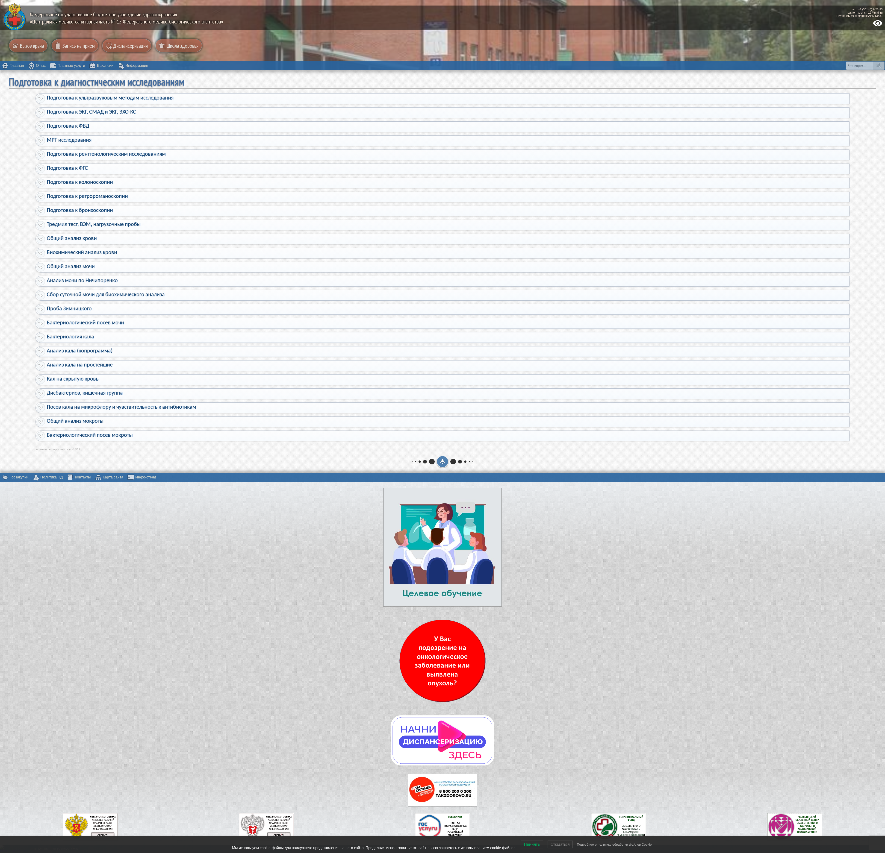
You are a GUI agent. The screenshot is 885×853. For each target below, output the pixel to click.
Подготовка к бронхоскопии (80, 210)
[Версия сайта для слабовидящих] (878, 23)
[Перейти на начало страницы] (442, 461)
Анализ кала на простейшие (80, 365)
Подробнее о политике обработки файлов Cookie (614, 844)
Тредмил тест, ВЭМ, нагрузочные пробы (94, 224)
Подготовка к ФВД (68, 126)
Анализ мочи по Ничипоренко (82, 281)
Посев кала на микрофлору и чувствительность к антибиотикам (121, 407)
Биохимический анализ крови (82, 252)
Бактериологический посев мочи (85, 323)
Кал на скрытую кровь (72, 379)
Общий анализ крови (72, 238)
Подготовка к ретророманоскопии (87, 196)
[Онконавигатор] (442, 661)
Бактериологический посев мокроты (90, 435)
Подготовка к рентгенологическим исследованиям (106, 154)
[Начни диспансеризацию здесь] (442, 740)
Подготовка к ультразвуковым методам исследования (110, 98)
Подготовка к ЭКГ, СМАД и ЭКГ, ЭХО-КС (91, 112)
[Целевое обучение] (442, 547)
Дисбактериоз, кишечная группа (85, 393)
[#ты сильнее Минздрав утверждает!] (442, 790)
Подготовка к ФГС (67, 168)
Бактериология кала (70, 337)
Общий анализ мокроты (75, 421)
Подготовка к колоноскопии (80, 182)
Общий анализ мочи (71, 267)
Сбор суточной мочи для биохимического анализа (106, 295)
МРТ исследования (69, 140)
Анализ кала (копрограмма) (79, 351)
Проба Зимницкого (69, 309)
